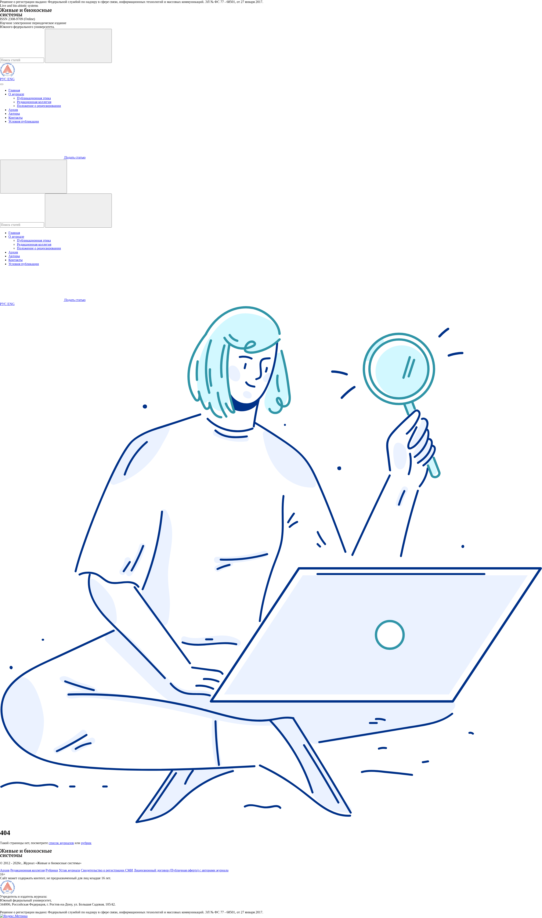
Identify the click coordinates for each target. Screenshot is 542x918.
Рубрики (52, 870)
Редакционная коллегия (34, 102)
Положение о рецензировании (39, 106)
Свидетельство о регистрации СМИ (107, 870)
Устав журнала (69, 870)
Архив (13, 110)
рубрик (86, 843)
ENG (11, 79)
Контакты (15, 117)
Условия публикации (23, 121)
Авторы (14, 113)
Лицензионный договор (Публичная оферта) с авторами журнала (181, 870)
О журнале (16, 94)
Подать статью (75, 157)
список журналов (61, 843)
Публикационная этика (34, 98)
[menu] (1, 84)
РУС (3, 79)
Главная (14, 90)
